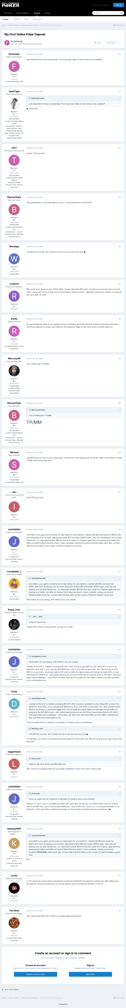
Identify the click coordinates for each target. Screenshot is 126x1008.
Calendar (16, 19)
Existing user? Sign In (100, 5)
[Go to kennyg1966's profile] (14, 843)
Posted (34, 54)
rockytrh (14, 284)
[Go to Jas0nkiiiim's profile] (14, 541)
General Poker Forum (33, 44)
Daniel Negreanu (22, 13)
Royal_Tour (14, 609)
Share (98, 43)
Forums (5, 19)
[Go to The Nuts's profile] (14, 922)
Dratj (14, 691)
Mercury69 (14, 358)
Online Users (37, 19)
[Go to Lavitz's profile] (14, 888)
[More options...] (119, 54)
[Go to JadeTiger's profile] (14, 103)
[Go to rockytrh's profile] (14, 296)
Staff (26, 19)
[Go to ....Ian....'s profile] (14, 506)
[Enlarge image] (27, 108)
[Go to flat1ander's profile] (7, 42)
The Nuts (14, 910)
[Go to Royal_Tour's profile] (14, 624)
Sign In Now (90, 974)
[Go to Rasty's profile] (14, 331)
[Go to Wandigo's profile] (14, 258)
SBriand (14, 452)
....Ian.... (14, 492)
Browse (37, 13)
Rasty (14, 319)
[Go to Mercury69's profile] (14, 370)
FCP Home (8, 13)
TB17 (14, 148)
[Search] (121, 13)
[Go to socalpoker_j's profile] (14, 583)
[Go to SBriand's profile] (14, 464)
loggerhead (14, 751)
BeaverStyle (14, 197)
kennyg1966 (14, 828)
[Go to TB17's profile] (14, 160)
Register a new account (35, 974)
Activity (47, 13)
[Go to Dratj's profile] (14, 703)
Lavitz (14, 875)
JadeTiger (14, 91)
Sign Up (119, 5)
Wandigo (14, 246)
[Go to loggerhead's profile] (14, 764)
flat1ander (18, 41)
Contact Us (63, 1004)
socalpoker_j (14, 571)
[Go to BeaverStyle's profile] (14, 209)
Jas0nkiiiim (14, 529)
